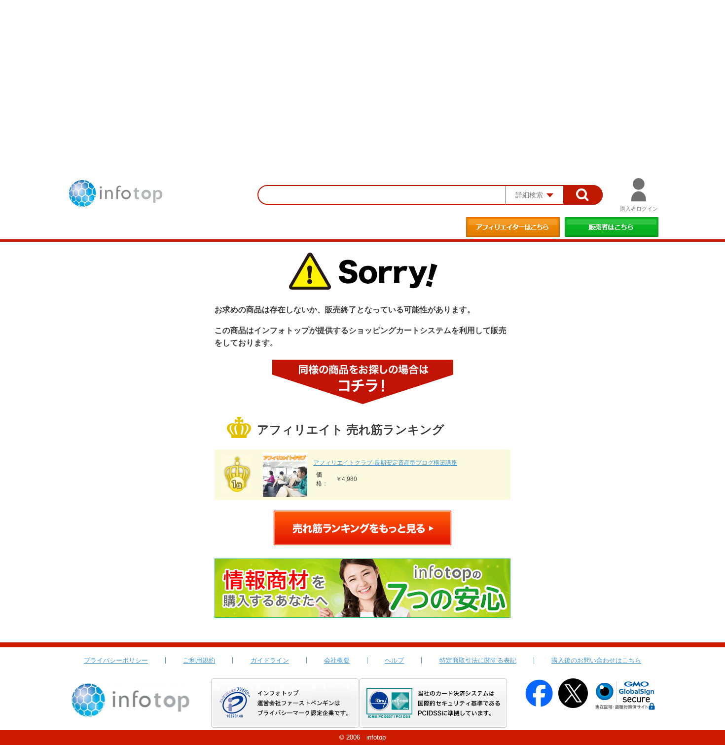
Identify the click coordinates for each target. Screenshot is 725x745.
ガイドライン (270, 660)
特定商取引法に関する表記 (477, 660)
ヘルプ (394, 660)
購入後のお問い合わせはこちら (596, 660)
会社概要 (337, 660)
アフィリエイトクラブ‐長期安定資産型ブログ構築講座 (385, 462)
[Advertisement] (362, 74)
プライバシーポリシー (116, 660)
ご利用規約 (199, 660)
